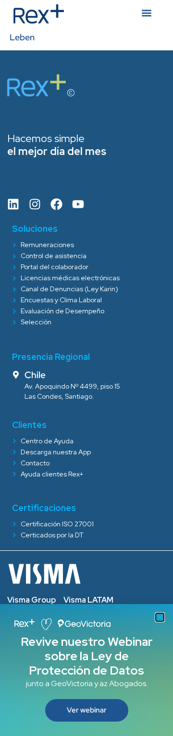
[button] (159, 617)
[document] (86, 368)
